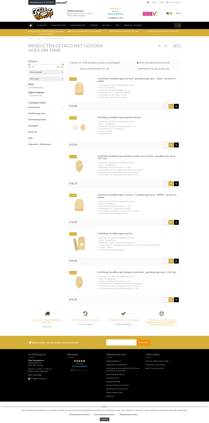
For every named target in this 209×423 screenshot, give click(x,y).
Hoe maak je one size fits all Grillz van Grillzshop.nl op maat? (122, 369)
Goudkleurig (36, 88)
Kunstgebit (94, 25)
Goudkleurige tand (58, 25)
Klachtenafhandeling (115, 374)
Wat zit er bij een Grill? (154, 368)
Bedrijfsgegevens (113, 361)
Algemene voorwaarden (116, 365)
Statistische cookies (79, 415)
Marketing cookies (129, 415)
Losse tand (36, 95)
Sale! (117, 25)
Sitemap (109, 396)
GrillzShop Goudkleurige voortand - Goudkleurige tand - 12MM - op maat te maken (137, 195)
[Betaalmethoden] (104, 407)
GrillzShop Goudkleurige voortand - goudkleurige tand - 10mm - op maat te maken (136, 79)
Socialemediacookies (104, 415)
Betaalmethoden (113, 382)
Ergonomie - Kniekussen (133, 25)
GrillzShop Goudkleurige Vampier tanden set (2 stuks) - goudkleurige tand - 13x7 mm (136, 157)
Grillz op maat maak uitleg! (157, 361)
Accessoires (41, 25)
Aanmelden (143, 342)
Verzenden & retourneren (117, 389)
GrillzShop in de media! (155, 365)
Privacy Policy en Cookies (117, 385)
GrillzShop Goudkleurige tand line (115, 233)
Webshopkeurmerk (114, 392)
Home (30, 38)
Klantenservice (112, 378)
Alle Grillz (106, 25)
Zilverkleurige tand (78, 25)
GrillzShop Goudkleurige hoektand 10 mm (119, 117)
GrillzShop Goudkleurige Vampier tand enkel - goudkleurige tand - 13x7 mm (136, 272)
